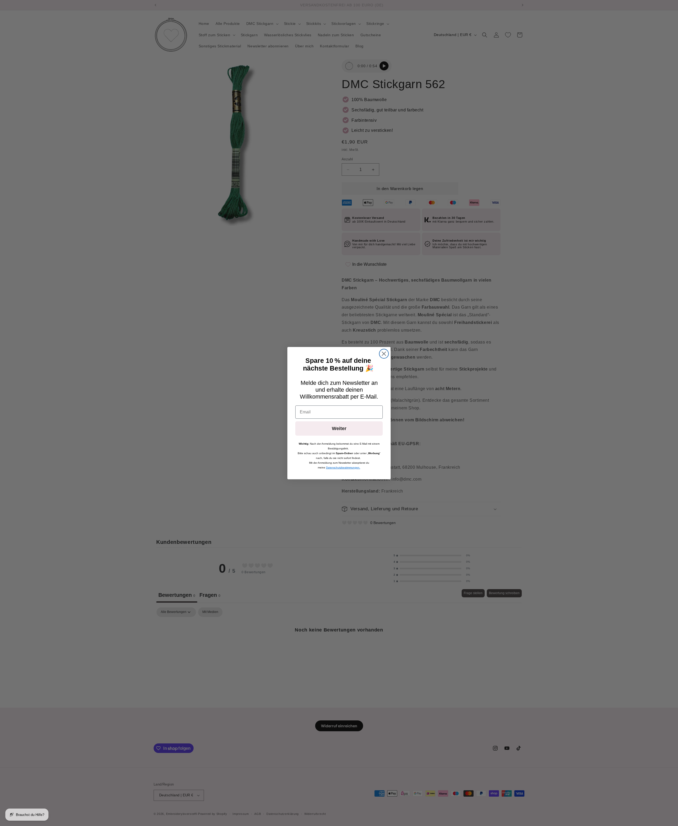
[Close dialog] (384, 353)
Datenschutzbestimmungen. (343, 467)
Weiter (339, 428)
